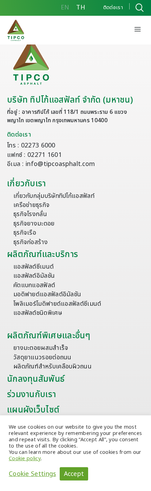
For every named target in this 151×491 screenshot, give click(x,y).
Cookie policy (25, 458)
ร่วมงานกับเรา (31, 394)
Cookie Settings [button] (32, 473)
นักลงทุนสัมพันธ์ (36, 379)
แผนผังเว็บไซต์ (33, 410)
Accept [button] (74, 474)
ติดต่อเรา (19, 134)
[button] (137, 30)
